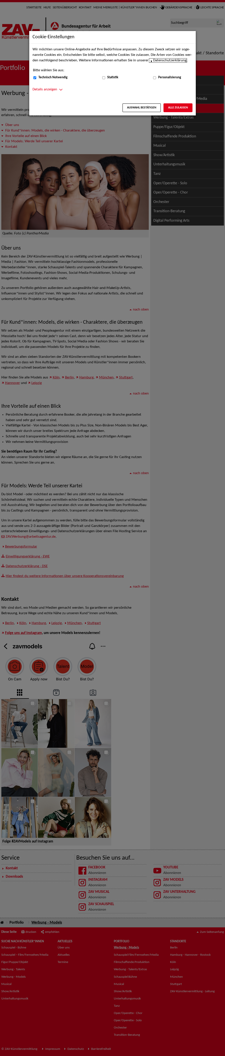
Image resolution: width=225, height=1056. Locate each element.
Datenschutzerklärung (170, 60)
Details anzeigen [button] (45, 89)
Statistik (112, 77)
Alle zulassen (178, 107)
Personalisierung (169, 77)
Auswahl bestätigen (141, 107)
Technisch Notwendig (52, 77)
